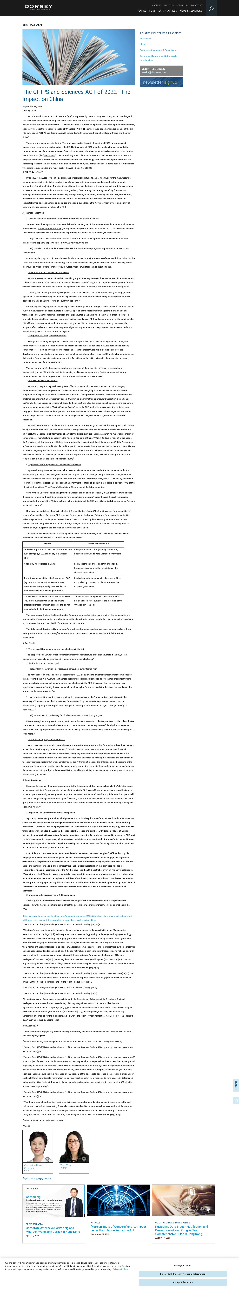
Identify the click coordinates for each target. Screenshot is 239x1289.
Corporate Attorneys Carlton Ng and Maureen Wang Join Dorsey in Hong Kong (53, 1229)
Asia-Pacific (146, 38)
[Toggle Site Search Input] (211, 8)
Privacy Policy (120, 1269)
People (142, 10)
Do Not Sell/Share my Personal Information (182, 1274)
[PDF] (236, 1100)
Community (182, 5)
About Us (168, 5)
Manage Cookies (183, 1265)
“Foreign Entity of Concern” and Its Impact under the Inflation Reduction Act (118, 1228)
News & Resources (191, 10)
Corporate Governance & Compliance (158, 50)
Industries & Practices (163, 10)
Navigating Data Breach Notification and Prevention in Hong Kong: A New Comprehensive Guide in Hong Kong (181, 1230)
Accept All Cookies (183, 1282)
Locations (196, 5)
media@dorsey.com (153, 72)
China (142, 44)
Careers (156, 5)
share (236, 1084)
